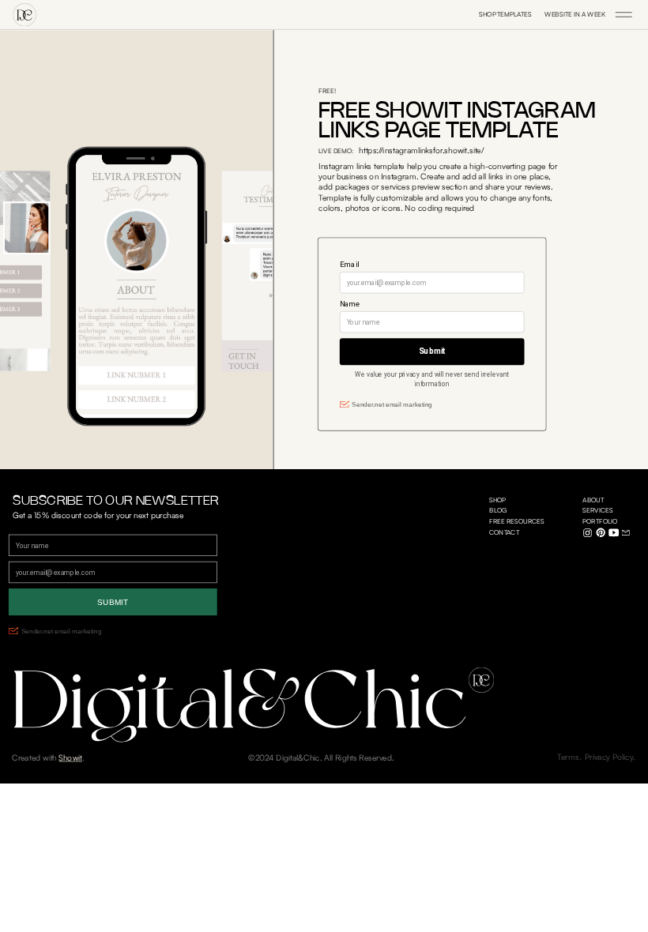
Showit (69, 758)
